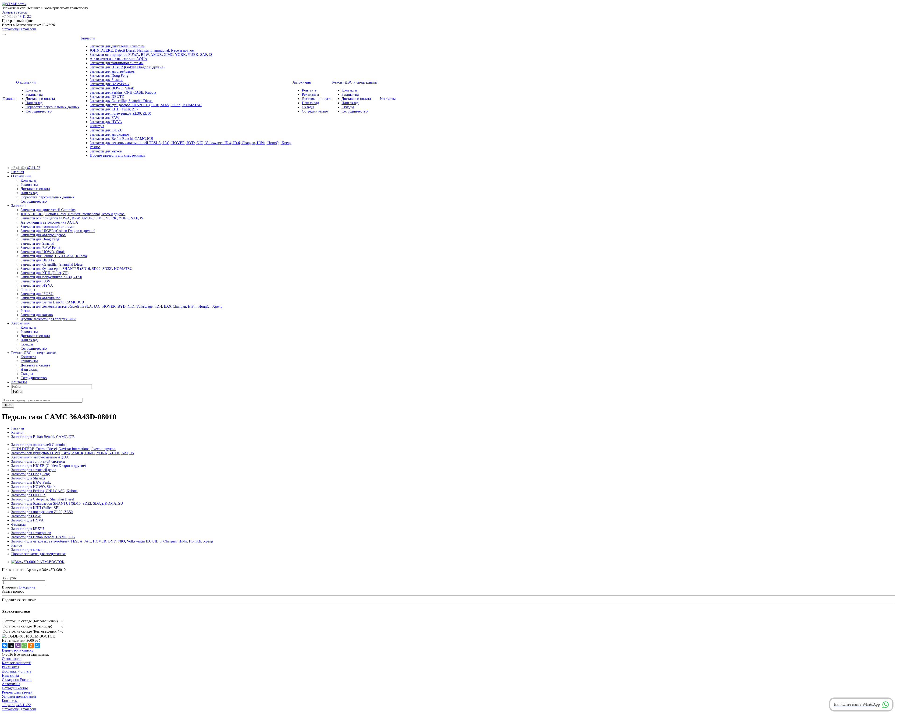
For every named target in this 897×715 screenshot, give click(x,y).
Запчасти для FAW (104, 118)
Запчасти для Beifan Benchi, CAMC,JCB (121, 139)
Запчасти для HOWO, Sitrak (112, 88)
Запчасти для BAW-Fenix (109, 84)
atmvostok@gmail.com (19, 29)
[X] (11, 645)
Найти (17, 391)
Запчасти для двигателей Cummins (117, 46)
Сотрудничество (38, 111)
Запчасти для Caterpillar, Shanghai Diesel (121, 101)
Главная (9, 99)
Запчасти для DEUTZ (107, 97)
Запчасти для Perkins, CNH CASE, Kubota (123, 92)
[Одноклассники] (31, 645)
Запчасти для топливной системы (116, 63)
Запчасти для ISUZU (106, 130)
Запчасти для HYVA (106, 122)
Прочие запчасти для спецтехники (117, 155)
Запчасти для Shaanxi (106, 80)
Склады (308, 107)
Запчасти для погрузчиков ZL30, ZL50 (120, 113)
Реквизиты (34, 94)
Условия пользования (19, 696)
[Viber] (18, 645)
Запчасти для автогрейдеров (112, 71)
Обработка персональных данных (52, 107)
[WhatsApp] (24, 645)
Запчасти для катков (106, 151)
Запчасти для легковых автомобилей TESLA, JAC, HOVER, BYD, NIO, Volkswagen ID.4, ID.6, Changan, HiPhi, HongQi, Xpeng (191, 143)
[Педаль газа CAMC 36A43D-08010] (37, 562)
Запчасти (88, 38)
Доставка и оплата (40, 99)
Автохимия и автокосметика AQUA (118, 59)
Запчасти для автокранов (110, 134)
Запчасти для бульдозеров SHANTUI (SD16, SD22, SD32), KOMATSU (146, 105)
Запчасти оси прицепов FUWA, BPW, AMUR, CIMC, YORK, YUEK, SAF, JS (151, 54)
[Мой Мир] (37, 645)
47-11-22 (16, 16)
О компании (27, 82)
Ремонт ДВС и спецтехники (355, 82)
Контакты (33, 90)
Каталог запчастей (16, 663)
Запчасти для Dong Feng (109, 75)
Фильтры (97, 126)
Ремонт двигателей (17, 692)
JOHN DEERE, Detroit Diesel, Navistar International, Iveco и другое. (142, 50)
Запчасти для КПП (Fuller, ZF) (114, 109)
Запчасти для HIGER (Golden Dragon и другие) (127, 67)
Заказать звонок (14, 12)
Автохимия (302, 82)
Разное (95, 147)
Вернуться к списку (17, 650)
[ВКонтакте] (4, 645)
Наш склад (34, 103)
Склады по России (17, 680)
